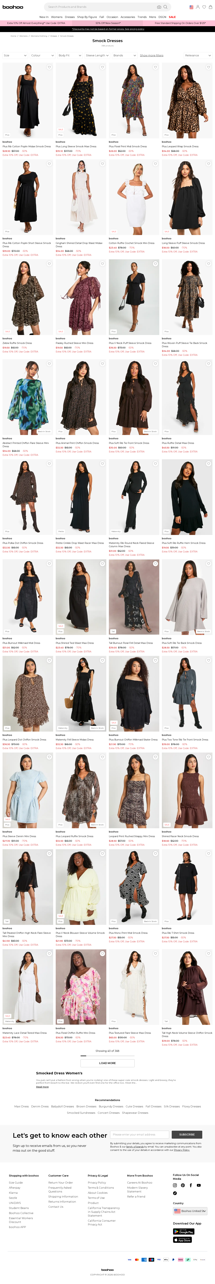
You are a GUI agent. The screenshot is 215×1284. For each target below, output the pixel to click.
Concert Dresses (109, 1112)
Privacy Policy (97, 1182)
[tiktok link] (175, 1193)
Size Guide (16, 1182)
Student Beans (19, 1208)
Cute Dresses (134, 1106)
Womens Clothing (39, 36)
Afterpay (14, 1187)
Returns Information (62, 1201)
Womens (23, 36)
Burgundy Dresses (111, 1106)
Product (93, 1202)
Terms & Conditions (101, 1187)
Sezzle (13, 1197)
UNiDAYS (15, 1202)
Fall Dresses (153, 1106)
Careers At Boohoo (139, 1182)
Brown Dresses (86, 1106)
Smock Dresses (67, 36)
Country (178, 1203)
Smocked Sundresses (81, 1112)
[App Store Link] (183, 1235)
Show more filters (151, 55)
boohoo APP (17, 1227)
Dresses (53, 36)
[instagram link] (175, 1185)
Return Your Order (60, 1182)
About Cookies (97, 1192)
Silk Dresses (172, 1106)
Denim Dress (40, 1106)
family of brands (135, 1146)
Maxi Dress (21, 1106)
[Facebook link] (191, 1185)
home (13, 36)
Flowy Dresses (191, 1106)
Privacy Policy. (182, 1150)
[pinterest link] (183, 1185)
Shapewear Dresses (135, 1112)
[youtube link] (199, 1185)
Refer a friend (136, 1196)
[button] (191, 7)
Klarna (13, 1192)
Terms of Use (96, 1197)
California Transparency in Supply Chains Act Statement (104, 1212)
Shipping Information (63, 1196)
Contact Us (55, 1206)
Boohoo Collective (21, 1213)
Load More (107, 1063)
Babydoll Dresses (62, 1106)
